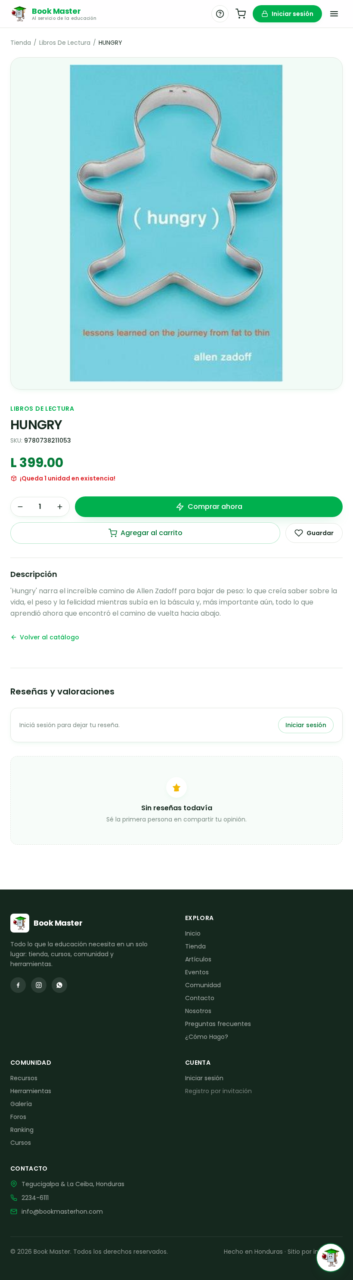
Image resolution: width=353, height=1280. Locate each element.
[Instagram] (38, 985)
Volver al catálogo (49, 637)
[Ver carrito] (240, 13)
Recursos (23, 1078)
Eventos (197, 972)
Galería (21, 1104)
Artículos (198, 959)
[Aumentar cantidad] (59, 506)
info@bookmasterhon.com (62, 1211)
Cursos (20, 1142)
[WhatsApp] (59, 985)
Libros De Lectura (64, 42)
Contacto (199, 998)
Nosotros (198, 1011)
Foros (18, 1117)
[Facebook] (18, 985)
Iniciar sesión (292, 13)
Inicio (193, 933)
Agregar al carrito (152, 533)
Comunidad (203, 985)
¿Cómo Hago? (206, 1036)
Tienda (20, 42)
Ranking (22, 1129)
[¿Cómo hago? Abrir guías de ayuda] (220, 13)
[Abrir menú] (334, 13)
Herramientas (30, 1091)
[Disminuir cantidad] (20, 506)
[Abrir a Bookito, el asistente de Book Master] (330, 1257)
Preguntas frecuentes (218, 1024)
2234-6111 (35, 1197)
